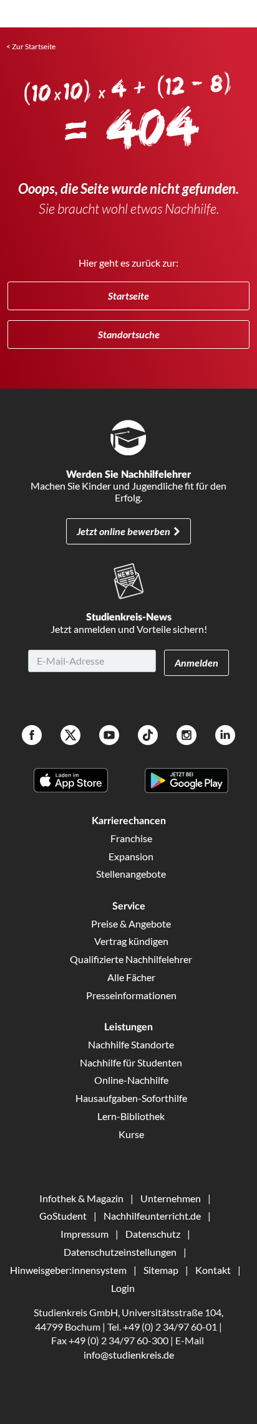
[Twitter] (70, 736)
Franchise (131, 838)
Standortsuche (129, 334)
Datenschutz (152, 1234)
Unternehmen (170, 1198)
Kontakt (213, 1270)
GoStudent (63, 1216)
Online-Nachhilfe (131, 1080)
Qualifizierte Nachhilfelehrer (131, 959)
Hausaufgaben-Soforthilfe (131, 1098)
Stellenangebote (131, 874)
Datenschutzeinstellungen (120, 1252)
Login (123, 1288)
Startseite (128, 295)
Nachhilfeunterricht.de (152, 1216)
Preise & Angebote (131, 923)
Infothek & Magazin (81, 1198)
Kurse (131, 1134)
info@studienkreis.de (129, 1354)
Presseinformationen (131, 995)
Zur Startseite (34, 46)
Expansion (131, 856)
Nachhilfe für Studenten (131, 1062)
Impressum (85, 1234)
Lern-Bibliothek (131, 1116)
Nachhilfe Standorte (131, 1044)
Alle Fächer (131, 977)
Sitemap (160, 1270)
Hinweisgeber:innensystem (68, 1270)
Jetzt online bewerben (123, 531)
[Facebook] (32, 736)
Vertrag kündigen (131, 941)
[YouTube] (109, 736)
